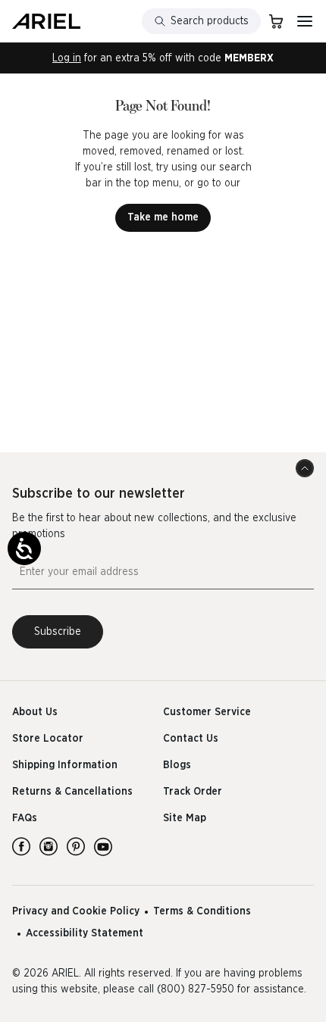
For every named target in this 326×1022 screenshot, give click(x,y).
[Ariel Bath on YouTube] (103, 846)
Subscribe (57, 632)
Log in (66, 58)
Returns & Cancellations (72, 791)
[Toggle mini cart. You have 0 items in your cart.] (276, 21)
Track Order (192, 791)
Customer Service (207, 712)
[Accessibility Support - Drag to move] (24, 548)
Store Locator (47, 738)
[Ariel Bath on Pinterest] (76, 846)
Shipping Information (65, 765)
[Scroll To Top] (305, 468)
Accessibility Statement (84, 933)
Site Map (184, 818)
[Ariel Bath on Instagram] (48, 846)
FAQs (24, 818)
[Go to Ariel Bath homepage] (46, 21)
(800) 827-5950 (195, 989)
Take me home (163, 217)
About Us (35, 712)
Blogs (177, 765)
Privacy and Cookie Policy (75, 911)
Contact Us (190, 738)
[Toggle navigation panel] (305, 21)
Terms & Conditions (202, 911)
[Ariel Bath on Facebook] (21, 846)
